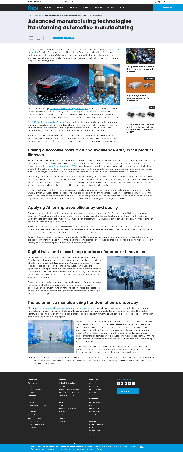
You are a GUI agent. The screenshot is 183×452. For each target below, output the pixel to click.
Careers (124, 7)
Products (61, 7)
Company (97, 7)
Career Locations (95, 431)
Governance (94, 408)
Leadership (93, 386)
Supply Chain (64, 386)
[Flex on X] (118, 383)
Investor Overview (96, 402)
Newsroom (63, 405)
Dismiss (99, 449)
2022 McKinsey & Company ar (80, 111)
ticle (97, 111)
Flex (29, 15)
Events (61, 415)
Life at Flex (93, 427)
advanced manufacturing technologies (69, 108)
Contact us (166, 7)
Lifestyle (31, 402)
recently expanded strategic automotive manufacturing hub (65, 308)
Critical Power (33, 415)
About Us (92, 383)
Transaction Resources (97, 415)
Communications (34, 389)
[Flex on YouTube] (133, 383)
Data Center (32, 392)
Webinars (62, 418)
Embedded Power (35, 418)
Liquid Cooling (33, 421)
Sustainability (94, 392)
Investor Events (95, 412)
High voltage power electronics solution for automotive (138, 98)
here (141, 447)
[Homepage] (34, 7)
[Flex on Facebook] (126, 383)
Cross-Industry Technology (37, 405)
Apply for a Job (95, 434)
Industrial (31, 399)
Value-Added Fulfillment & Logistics (72, 392)
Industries (47, 7)
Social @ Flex (63, 421)
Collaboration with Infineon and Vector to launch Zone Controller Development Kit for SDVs (140, 128)
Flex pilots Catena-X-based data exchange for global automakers (140, 69)
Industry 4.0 (69, 38)
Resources (37, 15)
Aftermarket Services (66, 396)
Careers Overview (96, 424)
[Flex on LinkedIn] (122, 383)
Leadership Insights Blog (67, 408)
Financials (93, 405)
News (85, 7)
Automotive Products (36, 424)
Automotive (58, 38)
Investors (111, 7)
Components (33, 427)
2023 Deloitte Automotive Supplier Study (51, 122)
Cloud (30, 386)
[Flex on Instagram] (129, 383)
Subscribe (125, 391)
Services (74, 7)
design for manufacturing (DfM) (62, 166)
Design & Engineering (67, 383)
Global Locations (95, 389)
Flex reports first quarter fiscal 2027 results (51, 2)
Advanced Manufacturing (69, 389)
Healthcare (32, 396)
